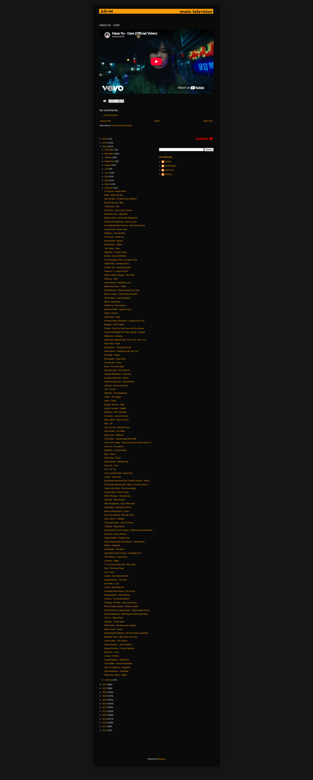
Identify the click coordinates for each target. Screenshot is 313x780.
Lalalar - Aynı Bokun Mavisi (116, 576)
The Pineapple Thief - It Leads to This (120, 260)
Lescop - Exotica (111, 656)
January (108, 680)
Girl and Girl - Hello (112, 363)
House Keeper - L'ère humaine (118, 644)
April (107, 180)
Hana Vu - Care (111, 465)
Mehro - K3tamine (112, 545)
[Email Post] (105, 101)
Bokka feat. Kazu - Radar (115, 286)
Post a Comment (111, 115)
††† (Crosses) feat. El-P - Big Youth (119, 564)
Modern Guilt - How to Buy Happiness (121, 218)
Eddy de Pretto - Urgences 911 (117, 309)
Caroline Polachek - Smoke (116, 378)
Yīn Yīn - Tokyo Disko (113, 618)
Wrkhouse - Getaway (113, 336)
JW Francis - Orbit (112, 317)
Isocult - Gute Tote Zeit (114, 587)
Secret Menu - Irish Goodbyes (117, 298)
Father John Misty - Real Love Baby (120, 488)
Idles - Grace (110, 454)
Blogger (161, 759)
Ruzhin (168, 161)
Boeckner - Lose (111, 652)
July (107, 169)
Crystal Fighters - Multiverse (116, 660)
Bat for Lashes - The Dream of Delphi (120, 294)
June (107, 173)
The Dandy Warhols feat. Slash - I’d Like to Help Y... (126, 484)
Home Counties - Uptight (115, 408)
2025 (104, 143)
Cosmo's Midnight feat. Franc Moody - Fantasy (124, 332)
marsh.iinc (169, 170)
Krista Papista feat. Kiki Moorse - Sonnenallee (124, 542)
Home (157, 121)
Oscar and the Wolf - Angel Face (118, 473)
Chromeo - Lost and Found (116, 416)
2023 (104, 684)
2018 (104, 703)
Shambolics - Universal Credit (117, 347)
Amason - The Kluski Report (116, 599)
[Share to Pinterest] (122, 101)
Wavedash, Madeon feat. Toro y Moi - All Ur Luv (125, 340)
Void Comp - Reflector (114, 435)
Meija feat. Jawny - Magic (115, 675)
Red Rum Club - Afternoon (116, 214)
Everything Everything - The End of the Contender (126, 633)
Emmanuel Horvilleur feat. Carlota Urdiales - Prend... (127, 481)
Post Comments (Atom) (122, 125)
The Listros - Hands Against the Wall (120, 439)
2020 (104, 696)
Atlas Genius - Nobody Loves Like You (121, 351)
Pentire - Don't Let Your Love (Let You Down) (124, 328)
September (110, 161)
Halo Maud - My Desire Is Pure (117, 507)
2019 (104, 700)
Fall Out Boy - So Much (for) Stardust (120, 199)
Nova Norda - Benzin (113, 241)
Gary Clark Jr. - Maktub (114, 519)
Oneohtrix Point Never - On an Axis (119, 591)
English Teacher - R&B (114, 405)
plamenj (168, 174)
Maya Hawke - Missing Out (116, 462)
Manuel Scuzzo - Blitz (113, 203)
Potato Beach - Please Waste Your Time (122, 290)
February (109, 188)
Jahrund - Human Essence (116, 385)
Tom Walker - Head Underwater (118, 663)
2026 (104, 139)
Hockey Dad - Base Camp (115, 229)
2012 (104, 726)
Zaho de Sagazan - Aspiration (117, 667)
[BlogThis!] (113, 101)
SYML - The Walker (112, 397)
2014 (104, 719)
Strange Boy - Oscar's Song (116, 492)
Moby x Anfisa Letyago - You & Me (119, 275)
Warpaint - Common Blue (115, 450)
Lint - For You (110, 469)
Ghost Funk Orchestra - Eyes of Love (120, 222)
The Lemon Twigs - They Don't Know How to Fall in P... (128, 442)
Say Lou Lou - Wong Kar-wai (117, 427)
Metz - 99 (108, 424)
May (107, 176)
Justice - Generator (112, 477)
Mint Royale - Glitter (113, 244)
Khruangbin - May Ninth (114, 359)
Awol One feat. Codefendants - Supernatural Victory (127, 610)
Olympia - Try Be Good (114, 622)
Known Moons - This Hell (115, 580)
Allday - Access (111, 313)
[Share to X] (116, 101)
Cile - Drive (109, 572)
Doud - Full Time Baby (114, 366)
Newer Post (105, 121)
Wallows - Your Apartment (115, 393)
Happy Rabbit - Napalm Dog (116, 538)
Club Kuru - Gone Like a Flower (118, 210)
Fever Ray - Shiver (112, 458)
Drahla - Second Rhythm (115, 256)
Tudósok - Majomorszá (114, 526)
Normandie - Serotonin (114, 549)
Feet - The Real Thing (114, 568)
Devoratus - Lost (111, 583)
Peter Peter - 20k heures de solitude (120, 625)
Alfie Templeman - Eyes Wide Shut (119, 504)
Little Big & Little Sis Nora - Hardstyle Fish (122, 553)
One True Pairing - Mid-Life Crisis (119, 515)
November (109, 154)
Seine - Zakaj (110, 401)
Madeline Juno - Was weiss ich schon (121, 637)
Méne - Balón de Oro (113, 195)
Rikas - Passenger (112, 302)
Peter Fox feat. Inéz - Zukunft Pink (119, 382)
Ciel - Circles (110, 389)
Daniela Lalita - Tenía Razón (117, 370)
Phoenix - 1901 (111, 279)
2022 (104, 688)
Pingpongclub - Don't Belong (117, 595)
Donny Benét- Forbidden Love (117, 283)
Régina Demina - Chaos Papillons (119, 648)
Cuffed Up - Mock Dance (115, 305)
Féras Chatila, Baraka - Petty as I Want (121, 606)
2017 (104, 707)
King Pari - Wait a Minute (115, 534)
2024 (104, 146)
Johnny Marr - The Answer (115, 641)
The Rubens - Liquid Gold (115, 557)
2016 (104, 711)
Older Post (208, 121)
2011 (104, 730)
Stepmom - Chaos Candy (115, 252)
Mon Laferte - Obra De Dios (116, 420)
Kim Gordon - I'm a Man (114, 431)
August (108, 165)
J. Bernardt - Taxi (111, 206)
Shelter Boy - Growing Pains (116, 263)
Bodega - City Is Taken (114, 324)
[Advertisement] (158, 744)
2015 (104, 715)
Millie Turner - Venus (113, 629)
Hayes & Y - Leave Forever (116, 271)
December (109, 150)
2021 (104, 692)
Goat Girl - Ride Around (114, 500)
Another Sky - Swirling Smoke (117, 267)
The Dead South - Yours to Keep (118, 523)
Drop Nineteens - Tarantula (116, 671)
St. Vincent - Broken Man (115, 191)
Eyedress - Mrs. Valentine (115, 412)
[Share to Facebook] (119, 101)
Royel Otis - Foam (112, 343)
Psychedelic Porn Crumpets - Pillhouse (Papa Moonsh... (129, 530)
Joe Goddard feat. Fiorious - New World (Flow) (124, 225)
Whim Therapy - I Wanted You (117, 496)
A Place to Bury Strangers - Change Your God (124, 321)
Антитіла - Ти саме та (114, 446)
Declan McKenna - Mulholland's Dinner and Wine (126, 614)
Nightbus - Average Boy (114, 233)
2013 (104, 723)
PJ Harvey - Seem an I (114, 237)
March (108, 184)
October (108, 157)
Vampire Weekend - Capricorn (117, 374)
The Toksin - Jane (112, 248)
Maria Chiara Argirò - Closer (116, 511)
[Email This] (110, 101)
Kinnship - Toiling (112, 355)
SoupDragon (170, 166)
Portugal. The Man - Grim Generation (120, 603)
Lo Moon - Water (111, 561)
